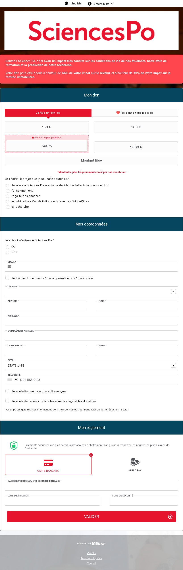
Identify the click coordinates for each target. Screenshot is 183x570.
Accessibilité (101, 4)
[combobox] (91, 291)
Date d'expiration (18, 495)
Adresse (13, 316)
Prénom (13, 301)
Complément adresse (21, 331)
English (76, 3)
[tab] (48, 113)
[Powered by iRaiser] (91, 543)
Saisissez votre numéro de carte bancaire (34, 481)
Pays (11, 360)
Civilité (13, 286)
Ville (102, 345)
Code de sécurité (122, 495)
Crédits (91, 553)
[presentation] (48, 113)
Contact (91, 563)
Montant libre (91, 160)
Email (12, 262)
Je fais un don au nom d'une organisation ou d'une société (52, 278)
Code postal (16, 345)
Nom (102, 301)
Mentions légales (91, 558)
